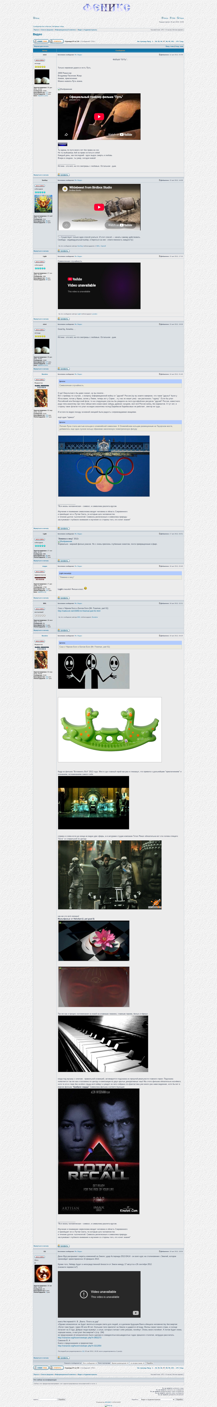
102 (46, 415)
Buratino (95, 617)
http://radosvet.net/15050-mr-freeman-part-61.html (79, 611)
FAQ (173, 18)
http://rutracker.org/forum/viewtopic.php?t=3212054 (79, 1346)
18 (47, 627)
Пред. (149, 41)
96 (161, 41)
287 (47, 417)
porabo (94, 314)
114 (47, 590)
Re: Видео (78, 55)
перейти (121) (43, 95)
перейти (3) (42, 592)
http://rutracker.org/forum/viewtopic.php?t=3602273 (79, 1338)
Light (79, 314)
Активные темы (58, 26)
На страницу (142, 41)
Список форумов (47, 30)
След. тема (179, 46)
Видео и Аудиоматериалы (87, 30)
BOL (98, 246)
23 (47, 222)
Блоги (165, 18)
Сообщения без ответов (42, 26)
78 (47, 94)
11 (46, 625)
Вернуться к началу (41, 175)
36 (46, 221)
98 (167, 41)
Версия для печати (41, 46)
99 (169, 41)
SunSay (80, 246)
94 (156, 41)
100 (172, 41)
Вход (37, 18)
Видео (37, 34)
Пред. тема (170, 46)
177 (46, 92)
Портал (36, 30)
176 (177, 41)
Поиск (181, 18)
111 (83, 1351)
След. (182, 41)
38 (46, 278)
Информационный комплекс (65, 30)
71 (46, 589)
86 (47, 279)
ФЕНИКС (108, 1402)
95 (159, 41)
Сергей (103, 246)
